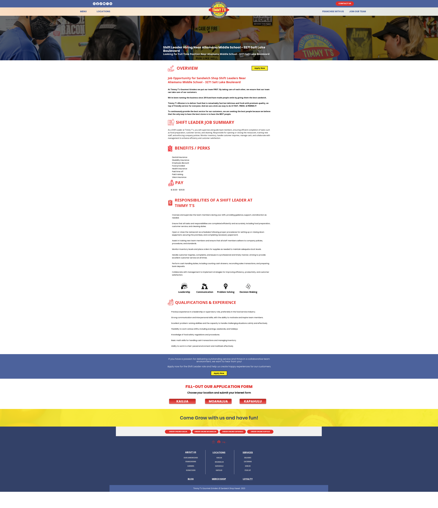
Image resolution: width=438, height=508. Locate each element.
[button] (182, 401)
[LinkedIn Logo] (110, 3)
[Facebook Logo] (97, 3)
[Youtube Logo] (104, 3)
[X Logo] (107, 3)
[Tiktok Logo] (100, 3)
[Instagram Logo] (94, 3)
